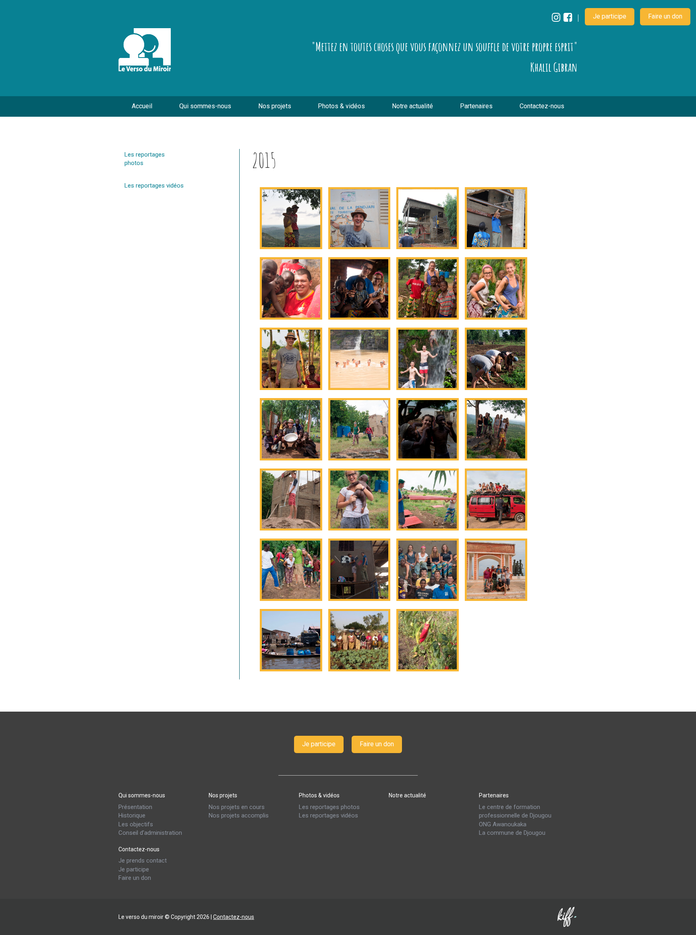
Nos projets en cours (237, 807)
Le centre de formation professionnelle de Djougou (515, 811)
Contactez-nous (542, 106)
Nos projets (274, 106)
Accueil (142, 106)
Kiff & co (567, 917)
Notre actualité (412, 106)
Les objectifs (135, 824)
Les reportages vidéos (154, 185)
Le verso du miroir (144, 50)
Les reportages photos (144, 159)
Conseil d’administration (150, 832)
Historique (131, 815)
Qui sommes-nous (205, 106)
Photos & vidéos (341, 106)
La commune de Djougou (512, 832)
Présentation (135, 807)
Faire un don (665, 16)
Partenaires (476, 106)
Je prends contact (142, 860)
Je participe (609, 16)
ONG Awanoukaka (502, 824)
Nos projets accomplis (239, 815)
